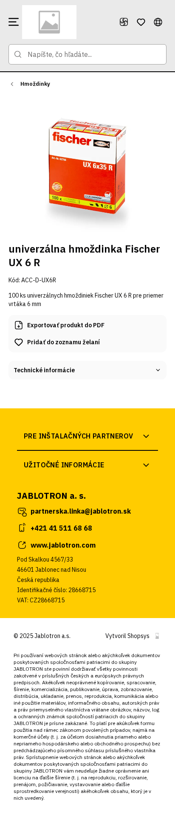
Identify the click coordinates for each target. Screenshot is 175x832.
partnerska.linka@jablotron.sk (81, 511)
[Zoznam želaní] (141, 22)
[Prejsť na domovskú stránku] (67, 22)
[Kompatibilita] (124, 22)
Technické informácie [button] (44, 370)
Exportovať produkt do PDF (65, 325)
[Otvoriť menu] (13, 22)
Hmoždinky (35, 83)
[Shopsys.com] (157, 636)
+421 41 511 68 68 (61, 528)
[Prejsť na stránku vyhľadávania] (17, 54)
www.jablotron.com (63, 545)
